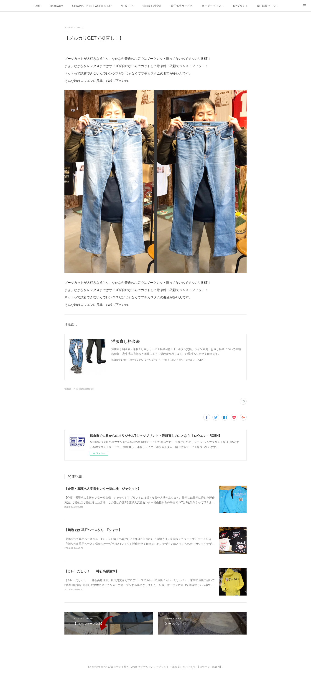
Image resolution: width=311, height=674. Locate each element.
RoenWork (56, 6)
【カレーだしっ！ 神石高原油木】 (91, 571)
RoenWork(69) (86, 388)
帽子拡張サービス (182, 6)
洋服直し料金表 (152, 6)
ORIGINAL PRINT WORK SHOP (92, 6)
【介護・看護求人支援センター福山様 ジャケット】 (102, 488)
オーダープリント (213, 6)
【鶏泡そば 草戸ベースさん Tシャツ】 (93, 529)
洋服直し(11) (71, 388)
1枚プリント (240, 6)
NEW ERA (127, 6)
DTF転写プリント (267, 6)
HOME (37, 6)
